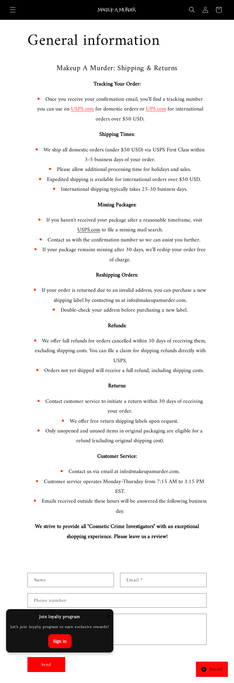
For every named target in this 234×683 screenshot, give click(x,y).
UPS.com (156, 109)
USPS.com (82, 109)
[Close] (108, 616)
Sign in (60, 641)
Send (46, 664)
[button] (13, 9)
